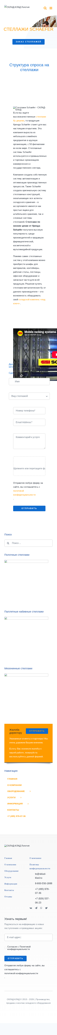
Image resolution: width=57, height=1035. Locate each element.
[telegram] (36, 908)
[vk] (31, 908)
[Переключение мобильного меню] (51, 8)
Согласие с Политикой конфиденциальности (19, 947)
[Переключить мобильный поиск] (45, 8)
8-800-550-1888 (43, 883)
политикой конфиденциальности (24, 493)
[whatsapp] (41, 908)
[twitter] (46, 908)
